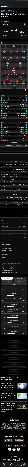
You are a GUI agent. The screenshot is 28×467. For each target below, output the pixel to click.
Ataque (7, 281)
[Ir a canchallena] (5, 6)
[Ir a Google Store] (19, 440)
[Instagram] (14, 449)
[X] (9, 449)
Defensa (20, 281)
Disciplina (14, 284)
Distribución (20, 278)
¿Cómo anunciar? (14, 456)
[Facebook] (18, 449)
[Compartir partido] (25, 24)
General (7, 278)
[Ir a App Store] (8, 440)
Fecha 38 (24, 21)
